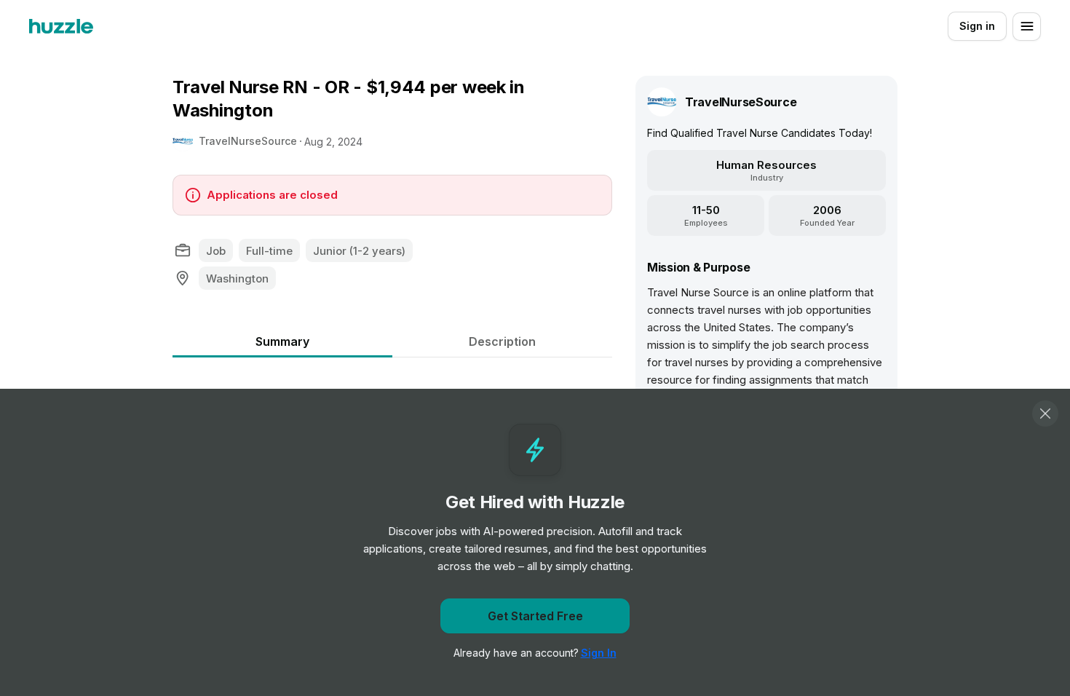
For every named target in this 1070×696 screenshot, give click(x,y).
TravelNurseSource (248, 141)
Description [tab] (502, 341)
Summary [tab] (282, 341)
